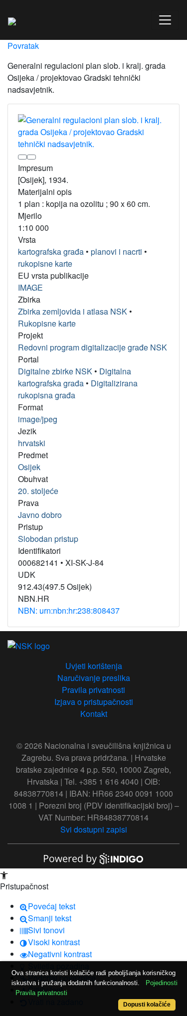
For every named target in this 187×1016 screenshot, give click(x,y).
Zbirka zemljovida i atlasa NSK (72, 311)
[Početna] (12, 20)
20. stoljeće (38, 491)
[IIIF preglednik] (22, 157)
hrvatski (31, 443)
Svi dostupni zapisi (93, 829)
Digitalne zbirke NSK (55, 371)
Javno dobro (40, 514)
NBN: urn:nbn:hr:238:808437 (69, 610)
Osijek (29, 467)
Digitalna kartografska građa (74, 377)
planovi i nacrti (116, 251)
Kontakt (93, 713)
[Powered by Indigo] (94, 857)
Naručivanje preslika (93, 677)
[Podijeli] (31, 157)
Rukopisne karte (47, 323)
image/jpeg (37, 419)
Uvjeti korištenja (93, 666)
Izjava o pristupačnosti (93, 701)
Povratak (23, 45)
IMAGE (30, 287)
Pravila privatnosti (93, 689)
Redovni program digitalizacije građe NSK (92, 347)
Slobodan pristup (48, 538)
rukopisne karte (45, 263)
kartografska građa (51, 251)
